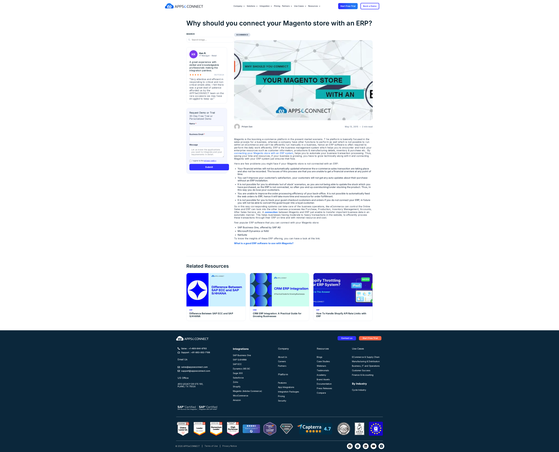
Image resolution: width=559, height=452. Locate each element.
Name (192, 124)
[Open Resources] (320, 6)
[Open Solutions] (257, 6)
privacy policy (210, 161)
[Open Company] (244, 6)
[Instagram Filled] (381, 446)
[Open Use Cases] (305, 6)
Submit (209, 167)
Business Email (197, 134)
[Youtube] (373, 446)
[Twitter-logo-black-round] (358, 446)
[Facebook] (350, 446)
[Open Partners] (291, 6)
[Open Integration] (271, 6)
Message (193, 145)
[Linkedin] (366, 446)
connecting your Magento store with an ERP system (263, 153)
